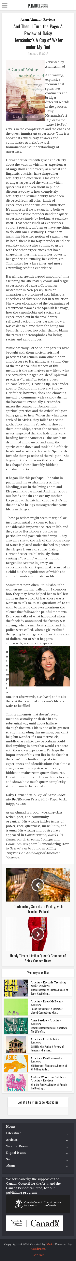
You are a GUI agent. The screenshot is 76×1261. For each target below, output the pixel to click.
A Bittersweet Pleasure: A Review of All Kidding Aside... (49, 1067)
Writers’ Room (17, 1146)
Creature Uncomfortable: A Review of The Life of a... (50, 1029)
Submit (11, 1159)
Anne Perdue (39, 1020)
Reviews (49, 19)
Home (10, 1126)
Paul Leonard (51, 1058)
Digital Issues (16, 1153)
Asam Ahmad (31, 19)
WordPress (37, 1249)
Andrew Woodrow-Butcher (47, 1077)
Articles (35, 982)
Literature (13, 1133)
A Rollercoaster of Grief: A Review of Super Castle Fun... (49, 991)
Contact (38, 1255)
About (10, 1166)
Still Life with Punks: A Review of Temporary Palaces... (47, 1048)
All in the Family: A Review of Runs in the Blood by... (49, 1086)
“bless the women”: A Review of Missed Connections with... (47, 1010)
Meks (50, 1244)
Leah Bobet (50, 1039)
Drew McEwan (52, 1001)
